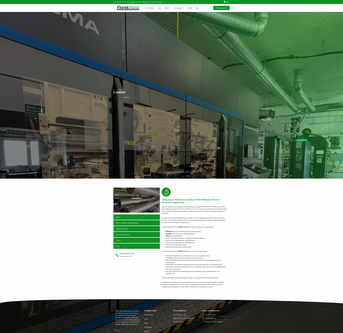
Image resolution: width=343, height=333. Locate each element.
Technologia (178, 8)
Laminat (118, 240)
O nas (159, 8)
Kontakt (189, 8)
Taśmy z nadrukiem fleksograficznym (127, 223)
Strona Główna (149, 8)
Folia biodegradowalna (123, 234)
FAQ (197, 8)
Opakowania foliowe (122, 229)
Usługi (118, 246)
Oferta (166, 8)
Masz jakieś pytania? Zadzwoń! (127, 253)
